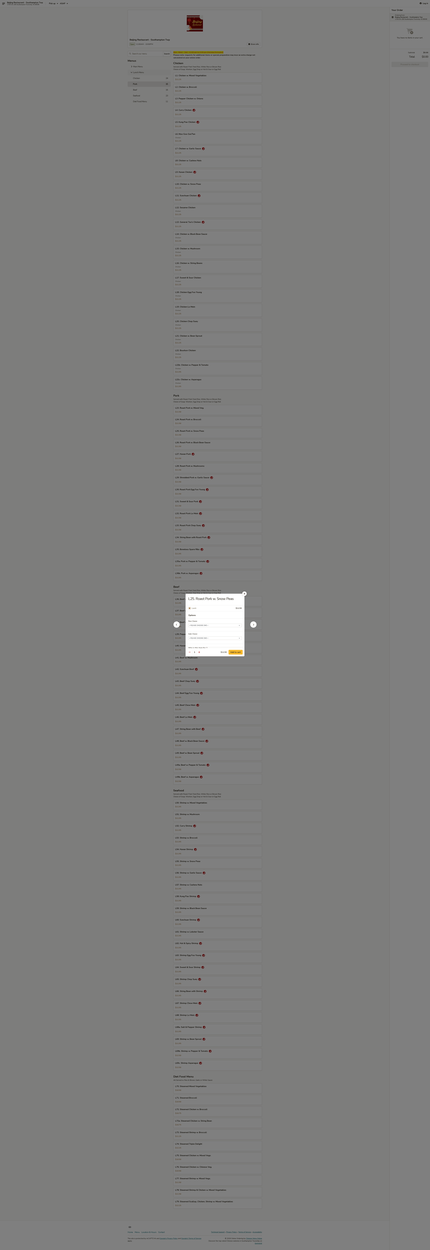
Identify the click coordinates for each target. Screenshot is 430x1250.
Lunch (194, 608)
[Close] (244, 593)
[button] (176, 627)
